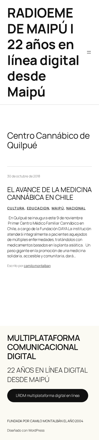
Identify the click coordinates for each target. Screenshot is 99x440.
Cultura (16, 208)
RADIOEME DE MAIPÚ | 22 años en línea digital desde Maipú (43, 52)
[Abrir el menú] (89, 52)
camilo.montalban (37, 265)
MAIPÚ (58, 208)
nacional (76, 208)
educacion (38, 208)
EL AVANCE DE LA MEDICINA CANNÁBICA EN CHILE (49, 193)
